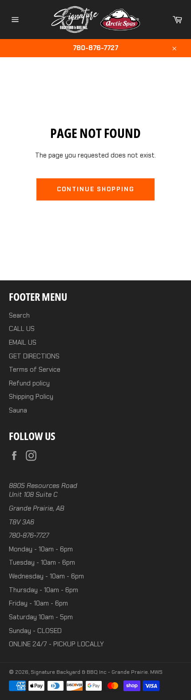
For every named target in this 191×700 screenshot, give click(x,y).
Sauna (18, 410)
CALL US (22, 328)
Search (19, 315)
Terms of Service (34, 369)
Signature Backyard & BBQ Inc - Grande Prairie (89, 672)
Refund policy (29, 383)
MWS (156, 672)
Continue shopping (95, 189)
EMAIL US (22, 342)
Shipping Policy (31, 396)
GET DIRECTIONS (34, 356)
